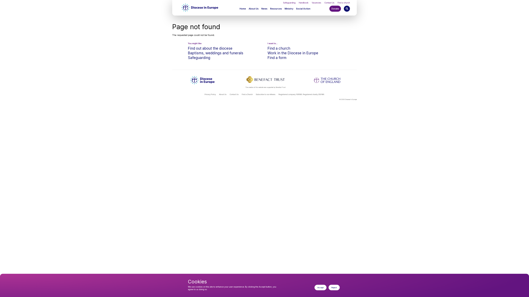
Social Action (303, 8)
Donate (335, 8)
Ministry (289, 8)
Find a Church (247, 94)
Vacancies (316, 3)
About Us (254, 8)
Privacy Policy (210, 94)
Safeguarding (289, 3)
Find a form (277, 58)
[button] (253, 8)
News (264, 8)
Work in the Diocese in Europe (293, 53)
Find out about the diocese (210, 48)
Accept (320, 287)
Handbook (303, 3)
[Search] (347, 9)
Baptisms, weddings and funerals (215, 53)
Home (243, 8)
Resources (276, 8)
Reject (334, 287)
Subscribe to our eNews (265, 94)
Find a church (344, 3)
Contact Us (329, 3)
